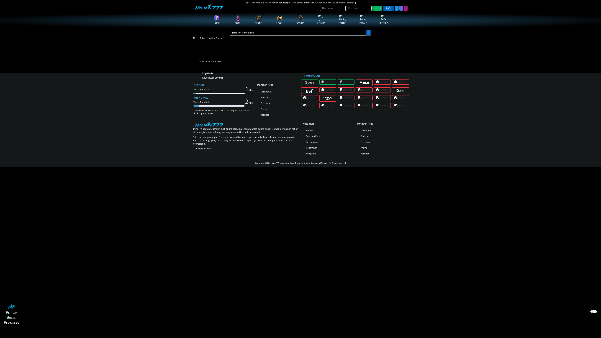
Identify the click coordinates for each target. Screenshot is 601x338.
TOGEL (279, 23)
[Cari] (401, 8)
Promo (263, 109)
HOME (217, 23)
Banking (264, 97)
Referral (264, 115)
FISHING (342, 23)
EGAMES (321, 23)
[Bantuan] (397, 8)
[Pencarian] (368, 33)
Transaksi (265, 103)
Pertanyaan (312, 142)
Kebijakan (311, 153)
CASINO (258, 23)
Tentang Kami (313, 136)
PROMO (363, 23)
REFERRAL (384, 23)
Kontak (309, 130)
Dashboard (266, 91)
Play (209, 50)
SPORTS (300, 23)
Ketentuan (311, 148)
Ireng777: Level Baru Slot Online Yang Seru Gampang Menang (299, 163)
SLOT (237, 23)
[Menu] (406, 8)
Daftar (389, 8)
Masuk (378, 8)
